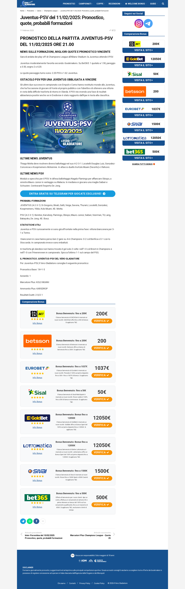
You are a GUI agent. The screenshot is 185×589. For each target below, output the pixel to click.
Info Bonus (37, 323)
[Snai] (37, 471)
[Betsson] (37, 340)
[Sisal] (37, 392)
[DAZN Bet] (37, 313)
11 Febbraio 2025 (27, 30)
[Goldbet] (37, 417)
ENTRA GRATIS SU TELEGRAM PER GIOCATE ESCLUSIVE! (66, 193)
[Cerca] (163, 4)
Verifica (100, 320)
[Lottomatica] (37, 445)
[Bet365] (37, 497)
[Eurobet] (37, 368)
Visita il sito (143, 50)
